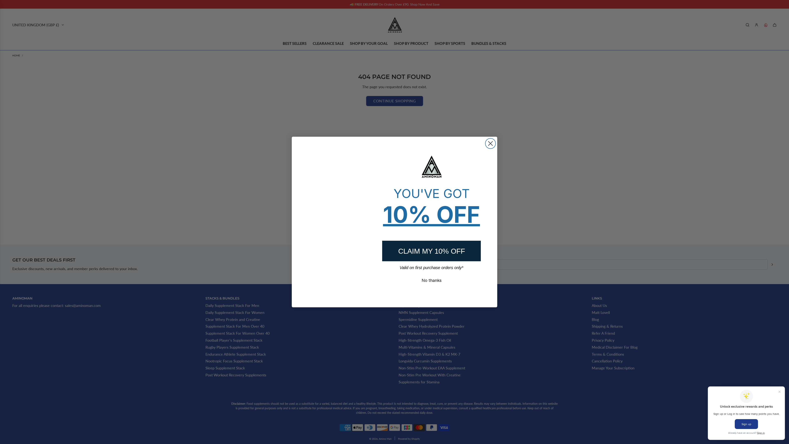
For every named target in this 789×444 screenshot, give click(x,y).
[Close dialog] (490, 143)
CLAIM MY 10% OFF (431, 251)
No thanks (432, 280)
